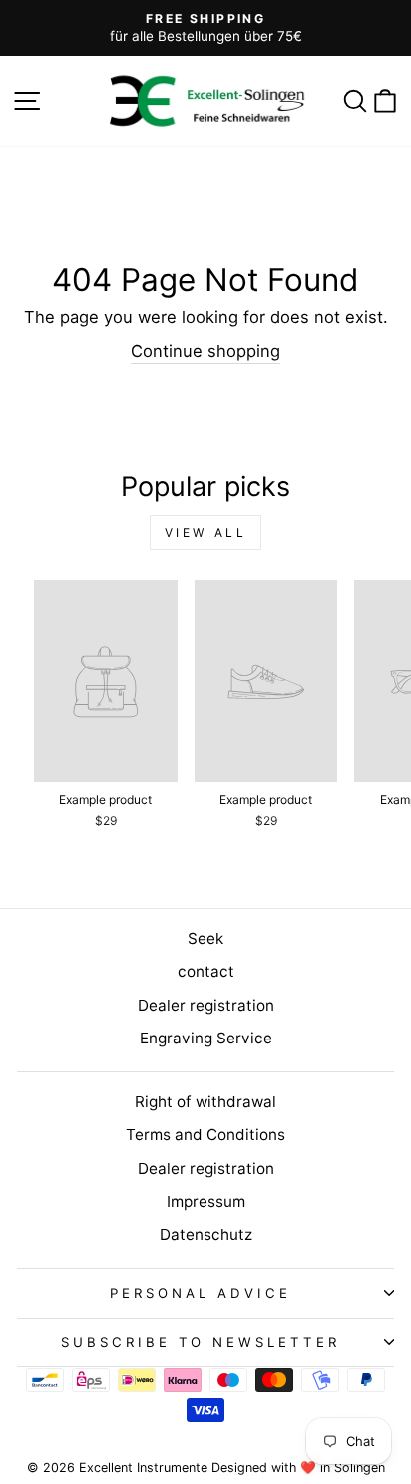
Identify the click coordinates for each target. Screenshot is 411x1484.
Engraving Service (206, 1038)
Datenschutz (206, 1234)
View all (206, 532)
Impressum (206, 1201)
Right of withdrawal (205, 1101)
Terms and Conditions (205, 1134)
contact (206, 971)
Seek (205, 938)
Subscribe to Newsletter (200, 1342)
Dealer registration (206, 1005)
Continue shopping (205, 351)
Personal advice (200, 1293)
